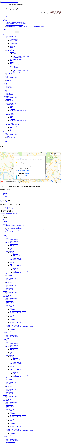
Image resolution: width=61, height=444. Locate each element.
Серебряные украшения (12, 124)
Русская (8, 86)
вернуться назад (35, 149)
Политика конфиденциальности (8, 213)
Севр (11, 63)
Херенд (12, 62)
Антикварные (10, 104)
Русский (8, 37)
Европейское (9, 80)
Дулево (11, 47)
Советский (9, 42)
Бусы (11, 130)
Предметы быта (10, 137)
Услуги (5, 20)
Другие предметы (17, 57)
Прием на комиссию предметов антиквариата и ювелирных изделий (25, 26)
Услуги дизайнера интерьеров (14, 25)
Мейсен (12, 52)
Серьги (11, 107)
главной (26, 149)
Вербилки (12, 45)
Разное (11, 113)
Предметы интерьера (12, 136)
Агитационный (14, 43)
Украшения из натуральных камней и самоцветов (19, 126)
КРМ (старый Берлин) (16, 59)
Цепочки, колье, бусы (15, 111)
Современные (10, 114)
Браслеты (12, 109)
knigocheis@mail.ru (56, 13)
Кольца (11, 106)
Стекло (5, 90)
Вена (11, 60)
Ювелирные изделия (8, 101)
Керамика (9, 74)
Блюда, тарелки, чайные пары (21, 56)
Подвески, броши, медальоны (18, 110)
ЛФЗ (11, 49)
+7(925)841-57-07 (7, 207)
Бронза (5, 83)
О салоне (5, 19)
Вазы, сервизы (17, 54)
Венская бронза (10, 89)
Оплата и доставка (8, 27)
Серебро (5, 76)
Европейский (10, 50)
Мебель (5, 131)
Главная (5, 16)
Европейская (9, 87)
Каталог (5, 18)
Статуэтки (15, 53)
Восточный (9, 73)
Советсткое (9, 82)
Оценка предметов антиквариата (15, 22)
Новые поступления (11, 36)
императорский (14, 39)
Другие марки (13, 46)
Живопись (6, 96)
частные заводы (14, 40)
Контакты (5, 29)
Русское (8, 79)
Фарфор (5, 35)
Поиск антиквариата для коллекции (16, 23)
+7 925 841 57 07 (54, 12)
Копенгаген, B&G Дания (16, 64)
